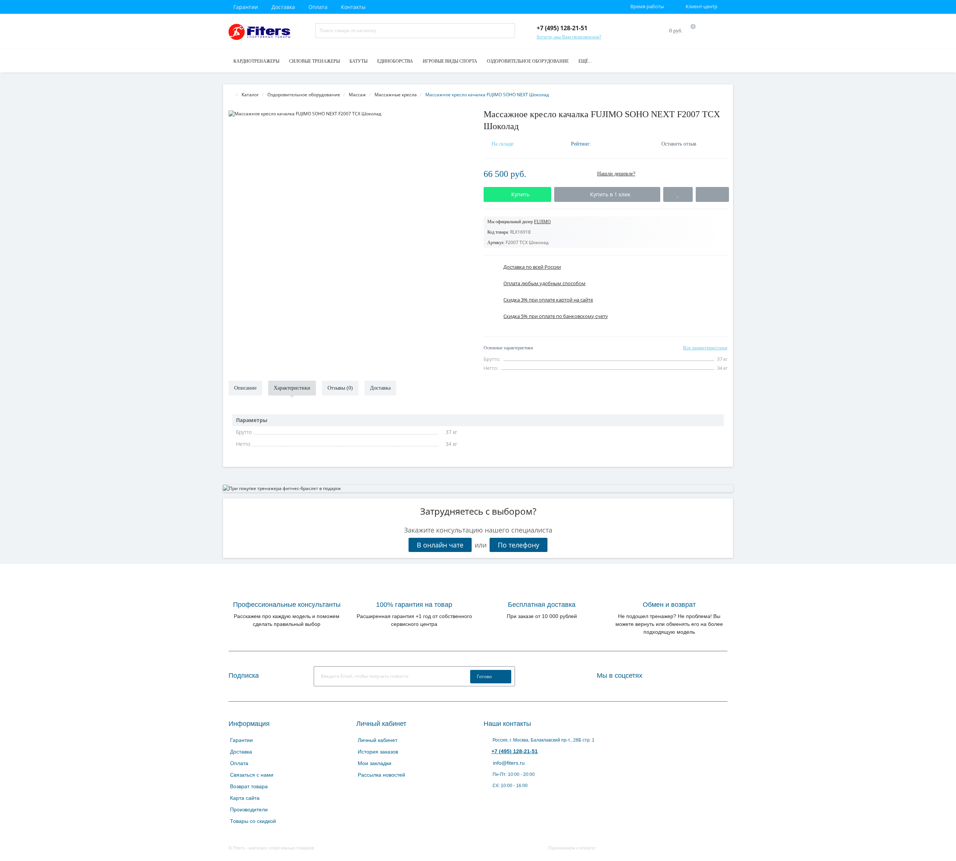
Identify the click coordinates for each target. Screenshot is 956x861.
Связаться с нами (251, 775)
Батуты (358, 61)
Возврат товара (249, 786)
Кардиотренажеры (256, 61)
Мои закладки (374, 763)
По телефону (518, 544)
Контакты (353, 6)
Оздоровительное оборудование (528, 61)
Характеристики (292, 388)
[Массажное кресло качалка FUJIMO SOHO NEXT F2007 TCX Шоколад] (350, 113)
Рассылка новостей (381, 775)
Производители (249, 809)
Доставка (283, 6)
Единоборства (395, 61)
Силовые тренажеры (314, 61)
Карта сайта (245, 798)
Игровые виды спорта (450, 61)
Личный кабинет (377, 740)
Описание (245, 388)
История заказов (378, 752)
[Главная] (231, 94)
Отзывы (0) (340, 388)
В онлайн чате (440, 544)
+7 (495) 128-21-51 (514, 751)
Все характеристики (705, 347)
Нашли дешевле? (616, 174)
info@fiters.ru (508, 763)
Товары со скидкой (253, 821)
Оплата (318, 6)
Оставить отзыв (678, 144)
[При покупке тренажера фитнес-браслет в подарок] (478, 488)
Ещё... (585, 61)
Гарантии (245, 6)
